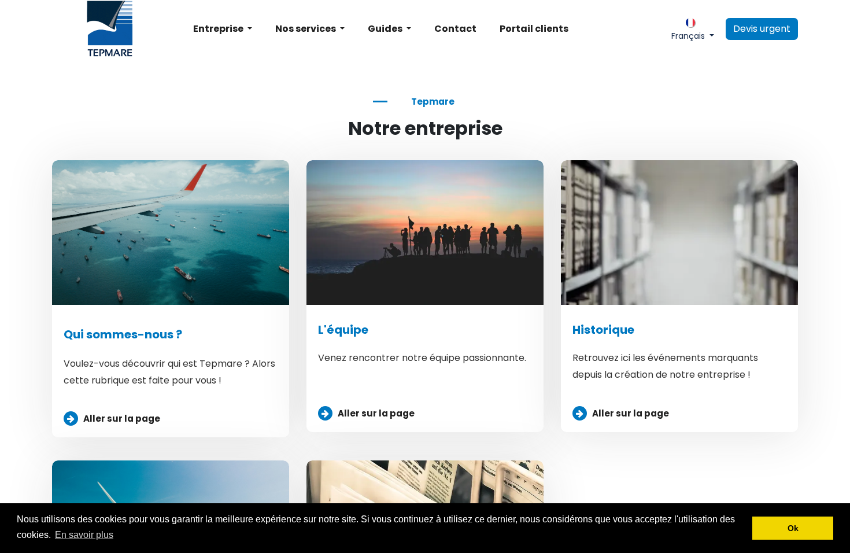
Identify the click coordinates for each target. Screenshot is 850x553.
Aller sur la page (121, 418)
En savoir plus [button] (84, 535)
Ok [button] (793, 528)
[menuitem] (222, 29)
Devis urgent (761, 28)
